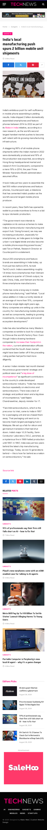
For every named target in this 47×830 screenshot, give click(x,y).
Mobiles (13, 813)
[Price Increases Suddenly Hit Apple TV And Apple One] (10, 705)
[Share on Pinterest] (33, 64)
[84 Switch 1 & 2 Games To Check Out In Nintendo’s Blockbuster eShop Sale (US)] (10, 736)
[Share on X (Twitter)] (21, 64)
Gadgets (7, 34)
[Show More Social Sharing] (41, 64)
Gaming (37, 810)
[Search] (43, 4)
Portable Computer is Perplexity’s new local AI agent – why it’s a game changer (22, 660)
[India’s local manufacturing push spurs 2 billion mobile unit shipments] (23, 84)
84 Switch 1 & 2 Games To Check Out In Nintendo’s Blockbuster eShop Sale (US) (31, 735)
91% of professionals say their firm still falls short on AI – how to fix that (22, 529)
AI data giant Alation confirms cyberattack (28, 689)
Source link (8, 470)
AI (4, 810)
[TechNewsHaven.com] (23, 4)
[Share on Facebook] (8, 64)
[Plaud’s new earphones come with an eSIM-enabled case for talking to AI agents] (23, 551)
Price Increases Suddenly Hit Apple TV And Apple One (31, 703)
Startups (32, 813)
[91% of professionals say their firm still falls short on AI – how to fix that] (23, 508)
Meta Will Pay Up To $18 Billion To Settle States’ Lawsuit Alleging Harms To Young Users (22, 616)
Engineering (14, 810)
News (22, 813)
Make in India (11, 127)
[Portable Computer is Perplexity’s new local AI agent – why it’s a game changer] (23, 639)
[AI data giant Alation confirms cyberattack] (10, 691)
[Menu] (4, 4)
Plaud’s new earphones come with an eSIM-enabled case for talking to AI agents (23, 572)
